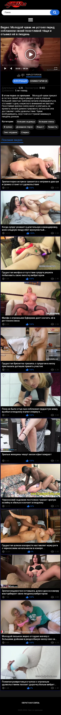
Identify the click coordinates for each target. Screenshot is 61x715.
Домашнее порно (24, 127)
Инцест (40, 127)
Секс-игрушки (10, 132)
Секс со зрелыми (35, 710)
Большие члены (46, 122)
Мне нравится (18, 75)
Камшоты (52, 127)
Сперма (25, 132)
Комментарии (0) (38, 81)
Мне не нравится (22, 75)
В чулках (8, 127)
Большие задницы (26, 122)
